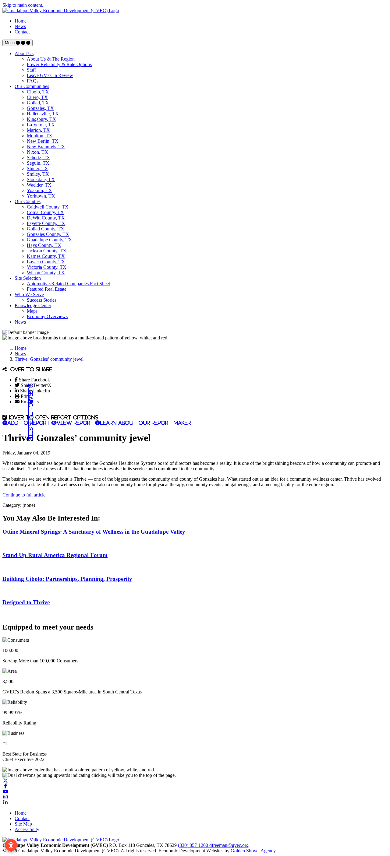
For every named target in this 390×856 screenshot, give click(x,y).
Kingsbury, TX (41, 119)
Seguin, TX (38, 163)
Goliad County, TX (45, 228)
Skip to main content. (22, 5)
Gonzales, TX (40, 108)
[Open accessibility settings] (11, 845)
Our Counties (28, 201)
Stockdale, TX (41, 179)
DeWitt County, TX (46, 217)
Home (21, 20)
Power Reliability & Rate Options (59, 64)
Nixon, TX (37, 152)
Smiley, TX (38, 174)
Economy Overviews (47, 316)
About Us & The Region (51, 58)
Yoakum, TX (39, 190)
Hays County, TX (44, 245)
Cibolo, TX (38, 91)
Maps (32, 311)
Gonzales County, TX (48, 234)
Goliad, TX (38, 102)
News (20, 26)
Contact (22, 31)
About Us (24, 53)
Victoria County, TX (46, 267)
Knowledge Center (33, 305)
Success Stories (41, 300)
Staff (31, 69)
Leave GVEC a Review (50, 75)
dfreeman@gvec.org (229, 845)
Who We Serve (29, 294)
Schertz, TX (38, 157)
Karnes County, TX (46, 256)
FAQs (32, 80)
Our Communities (32, 86)
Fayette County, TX (46, 223)
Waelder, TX (39, 185)
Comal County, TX (45, 212)
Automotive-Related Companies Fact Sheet (68, 283)
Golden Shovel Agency (253, 850)
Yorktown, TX (41, 195)
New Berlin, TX (42, 141)
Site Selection (28, 278)
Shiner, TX (37, 168)
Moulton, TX (39, 135)
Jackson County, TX (46, 250)
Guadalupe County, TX (49, 239)
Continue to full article (23, 494)
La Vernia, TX (41, 124)
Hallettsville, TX (43, 113)
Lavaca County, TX (46, 261)
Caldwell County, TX (48, 206)
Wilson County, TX (46, 272)
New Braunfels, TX (46, 146)
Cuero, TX (37, 97)
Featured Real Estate (46, 289)
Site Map (23, 823)
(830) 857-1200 (193, 845)
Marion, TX (38, 130)
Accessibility (27, 829)
